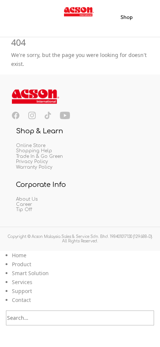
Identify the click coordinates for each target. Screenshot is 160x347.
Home (19, 255)
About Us (27, 199)
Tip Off (24, 209)
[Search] (148, 318)
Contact (21, 299)
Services (22, 282)
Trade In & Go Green (39, 156)
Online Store (30, 145)
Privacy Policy (32, 161)
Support (22, 291)
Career (24, 204)
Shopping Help (34, 150)
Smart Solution (30, 273)
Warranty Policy (34, 167)
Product (21, 264)
